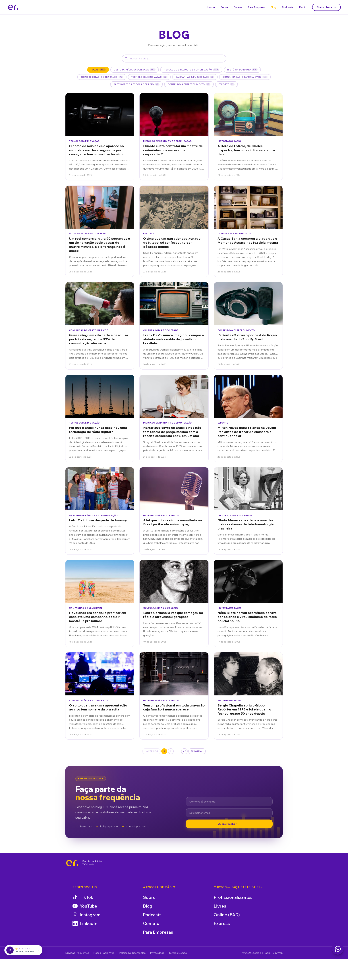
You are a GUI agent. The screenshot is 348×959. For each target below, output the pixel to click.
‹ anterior (151, 751)
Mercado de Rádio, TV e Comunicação (190, 69)
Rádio (302, 7)
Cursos (238, 7)
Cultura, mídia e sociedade (134, 69)
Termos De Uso (178, 952)
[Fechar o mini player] (38, 950)
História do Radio (241, 69)
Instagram (90, 914)
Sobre (224, 7)
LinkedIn (88, 923)
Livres (220, 906)
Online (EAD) (227, 914)
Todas (97, 69)
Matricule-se (324, 7)
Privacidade (157, 952)
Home (211, 7)
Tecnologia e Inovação (148, 77)
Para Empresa (256, 7)
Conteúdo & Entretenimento (188, 84)
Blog (273, 7)
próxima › (197, 751)
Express (222, 923)
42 (184, 751)
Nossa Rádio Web (104, 952)
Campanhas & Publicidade (194, 77)
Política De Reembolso (132, 952)
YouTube (88, 906)
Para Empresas (158, 932)
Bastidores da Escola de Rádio (135, 84)
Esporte (225, 84)
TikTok (86, 897)
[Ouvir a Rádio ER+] (10, 950)
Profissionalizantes (233, 897)
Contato (151, 923)
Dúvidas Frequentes (77, 952)
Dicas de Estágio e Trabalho (101, 77)
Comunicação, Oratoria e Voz (244, 77)
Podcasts (287, 7)
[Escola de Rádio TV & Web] (72, 863)
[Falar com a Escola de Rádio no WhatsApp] (338, 949)
